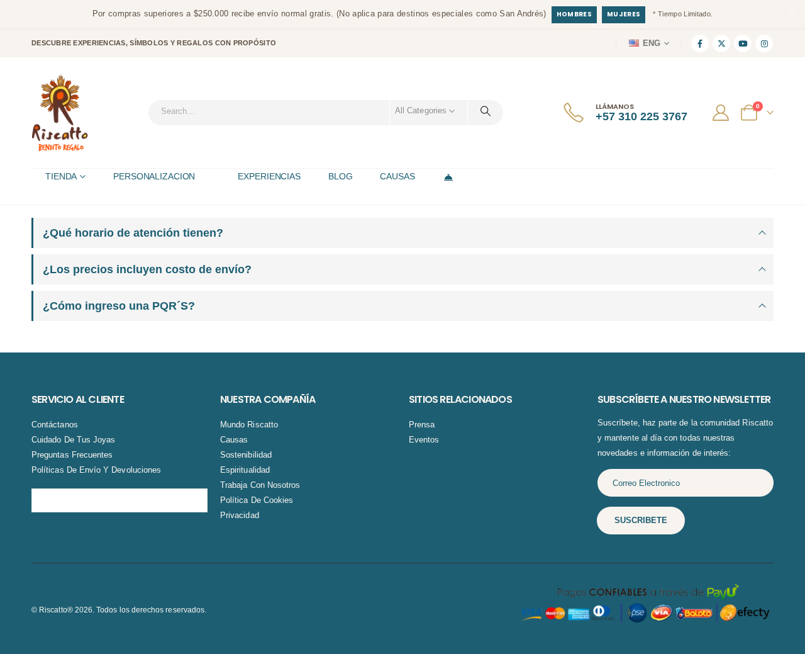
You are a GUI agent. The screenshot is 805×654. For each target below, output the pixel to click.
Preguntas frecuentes (72, 454)
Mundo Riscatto (249, 424)
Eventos (424, 439)
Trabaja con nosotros (260, 485)
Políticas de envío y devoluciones (96, 470)
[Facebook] (700, 43)
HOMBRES (574, 14)
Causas (234, 439)
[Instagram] (764, 43)
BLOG (340, 176)
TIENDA (61, 176)
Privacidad (239, 515)
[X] (721, 43)
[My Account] (722, 112)
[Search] (485, 110)
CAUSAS (397, 176)
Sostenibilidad (246, 454)
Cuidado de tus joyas (73, 439)
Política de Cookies (256, 500)
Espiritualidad (245, 470)
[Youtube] (743, 43)
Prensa (422, 424)
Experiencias (269, 176)
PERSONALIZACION (154, 176)
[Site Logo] (59, 112)
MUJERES (623, 14)
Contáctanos (54, 424)
